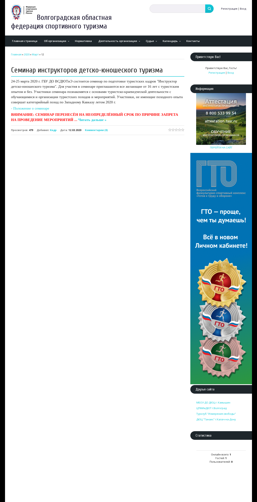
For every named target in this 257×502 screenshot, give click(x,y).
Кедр (53, 130)
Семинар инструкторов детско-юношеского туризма (87, 70)
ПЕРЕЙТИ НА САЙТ (221, 147)
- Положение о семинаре (30, 108)
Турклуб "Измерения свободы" (216, 414)
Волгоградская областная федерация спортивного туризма (61, 21)
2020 (27, 54)
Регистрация (229, 8)
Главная (16, 54)
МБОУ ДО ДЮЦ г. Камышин (213, 402)
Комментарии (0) (96, 129)
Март (35, 54)
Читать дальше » (92, 120)
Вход (243, 8)
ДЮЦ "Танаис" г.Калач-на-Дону (216, 419)
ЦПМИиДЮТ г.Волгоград (211, 408)
